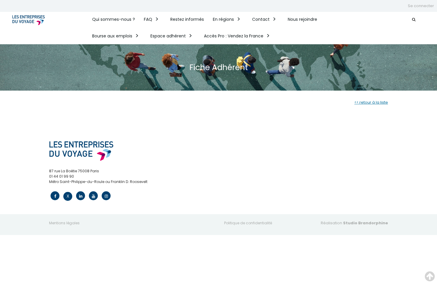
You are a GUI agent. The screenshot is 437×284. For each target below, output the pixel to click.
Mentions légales (64, 222)
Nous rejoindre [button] (302, 19)
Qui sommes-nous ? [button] (113, 19)
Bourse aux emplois (112, 36)
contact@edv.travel (67, 187)
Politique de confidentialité (248, 222)
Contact (261, 19)
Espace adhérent (168, 36)
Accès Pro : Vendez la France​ (233, 36)
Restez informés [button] (187, 19)
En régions (223, 19)
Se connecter (421, 6)
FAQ (148, 19)
